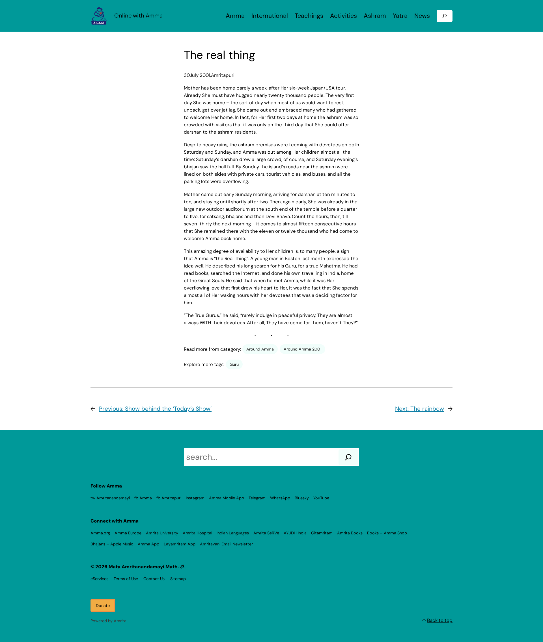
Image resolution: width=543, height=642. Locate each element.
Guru (234, 364)
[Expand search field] (445, 16)
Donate (103, 605)
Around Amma (260, 349)
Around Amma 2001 (302, 349)
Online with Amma (138, 15)
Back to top (440, 620)
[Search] (348, 457)
